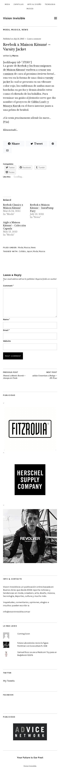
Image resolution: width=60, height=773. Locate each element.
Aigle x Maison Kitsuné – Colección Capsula (14, 225)
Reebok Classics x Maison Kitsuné (13, 206)
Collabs (22, 251)
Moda (7, 4)
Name (6, 319)
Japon (29, 251)
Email (6, 330)
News (25, 30)
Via (6, 121)
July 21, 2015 (19, 39)
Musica (30, 9)
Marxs (15, 56)
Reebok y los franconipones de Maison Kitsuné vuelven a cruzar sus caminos (27, 69)
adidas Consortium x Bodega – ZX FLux (44, 375)
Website (7, 341)
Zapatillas (19, 4)
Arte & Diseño (34, 4)
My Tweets (9, 680)
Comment (8, 286)
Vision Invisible (14, 18)
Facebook (8, 695)
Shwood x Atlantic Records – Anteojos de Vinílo (14, 375)
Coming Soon (23, 634)
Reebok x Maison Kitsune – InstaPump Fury (42, 207)
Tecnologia (50, 4)
